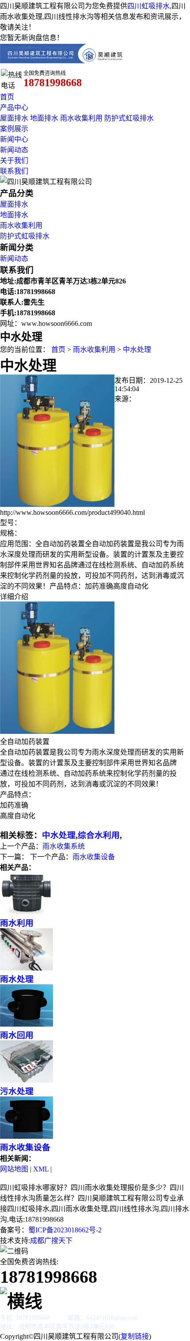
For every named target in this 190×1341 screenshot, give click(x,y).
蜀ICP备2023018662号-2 (65, 1230)
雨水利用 (17, 923)
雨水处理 (17, 979)
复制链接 (135, 1336)
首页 (7, 97)
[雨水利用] (26, 912)
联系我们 (14, 171)
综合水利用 (99, 835)
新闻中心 (14, 139)
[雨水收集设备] (26, 1136)
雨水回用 (17, 1035)
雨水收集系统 (63, 846)
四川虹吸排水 (148, 6)
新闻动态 (14, 150)
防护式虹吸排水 (129, 118)
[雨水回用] (26, 1024)
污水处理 (17, 1091)
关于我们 (14, 160)
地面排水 (44, 118)
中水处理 (137, 349)
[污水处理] (26, 1080)
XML (41, 1169)
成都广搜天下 (51, 1240)
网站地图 (14, 1169)
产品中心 (14, 107)
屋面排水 (14, 118)
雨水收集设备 (93, 857)
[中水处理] (57, 504)
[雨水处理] (26, 968)
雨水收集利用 (81, 118)
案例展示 (14, 128)
